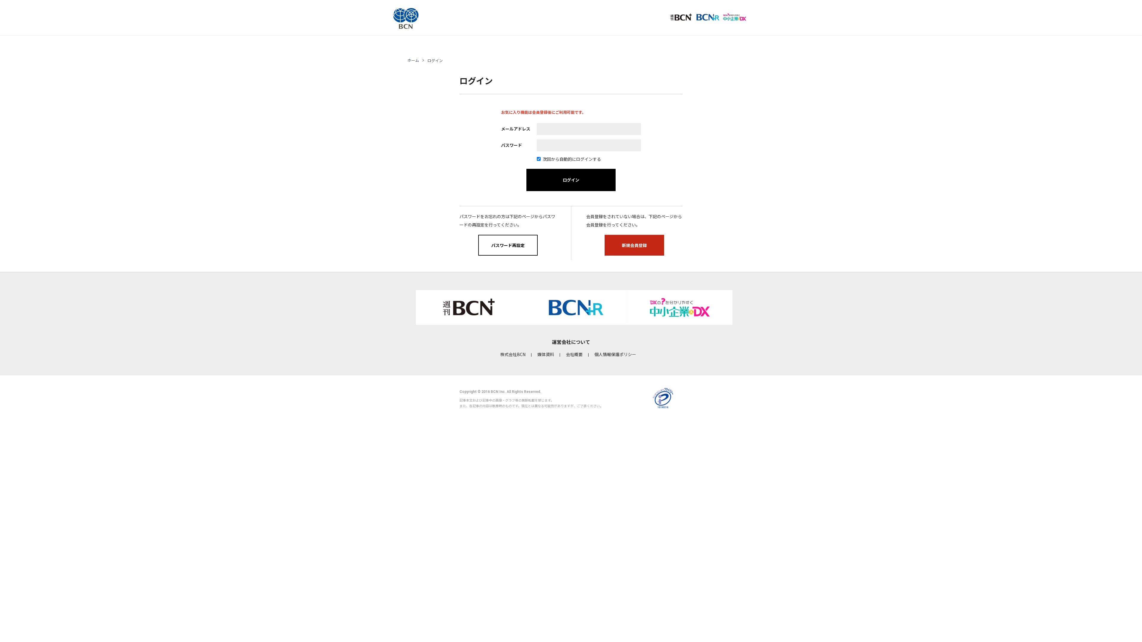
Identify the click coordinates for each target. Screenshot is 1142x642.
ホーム (413, 60)
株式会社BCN (512, 354)
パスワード (511, 145)
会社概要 (574, 354)
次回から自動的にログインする (572, 159)
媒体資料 (545, 354)
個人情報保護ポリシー (615, 354)
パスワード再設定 (508, 245)
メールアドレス (515, 129)
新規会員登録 (634, 245)
